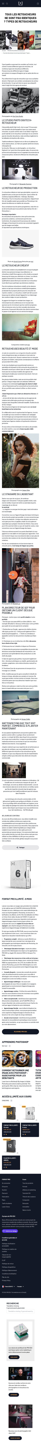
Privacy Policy (6, 1280)
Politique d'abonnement (9, 1270)
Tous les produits (27, 1183)
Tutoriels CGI (26, 1193)
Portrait (24, 1186)
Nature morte (26, 1210)
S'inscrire (5, 1186)
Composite (25, 1200)
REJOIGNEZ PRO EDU (20, 1031)
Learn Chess (6, 1207)
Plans (3, 1200)
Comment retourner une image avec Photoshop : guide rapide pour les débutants (15, 1074)
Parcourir (5, 1193)
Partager (22, 847)
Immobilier (25, 1207)
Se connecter (6, 1183)
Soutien (4, 1190)
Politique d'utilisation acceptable (8, 1245)
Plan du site (5, 1277)
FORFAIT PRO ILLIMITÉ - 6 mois (17, 899)
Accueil (4, 50)
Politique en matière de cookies (9, 1250)
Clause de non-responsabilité (6, 1256)
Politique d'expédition (9, 1267)
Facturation (5, 1196)
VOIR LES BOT (14, 1357)
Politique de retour (8, 1263)
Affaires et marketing (29, 1190)
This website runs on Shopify (18, 1292)
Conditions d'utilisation (9, 1274)
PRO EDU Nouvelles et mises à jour (16, 50)
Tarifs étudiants (7, 1203)
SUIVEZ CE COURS (15, 1438)
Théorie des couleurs (29, 1196)
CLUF (3, 1260)
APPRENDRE (14, 1394)
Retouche (25, 1203)
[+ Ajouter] (17, 1120)
